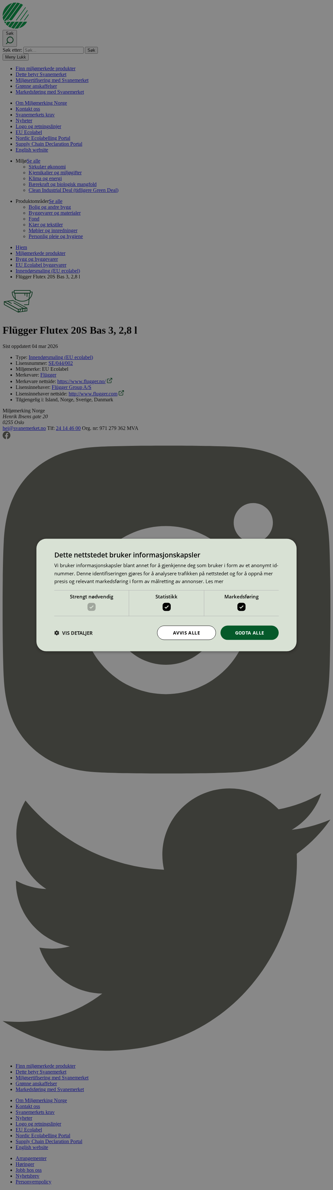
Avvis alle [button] (186, 632)
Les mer (214, 581)
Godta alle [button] (249, 632)
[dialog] (166, 595)
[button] (73, 632)
